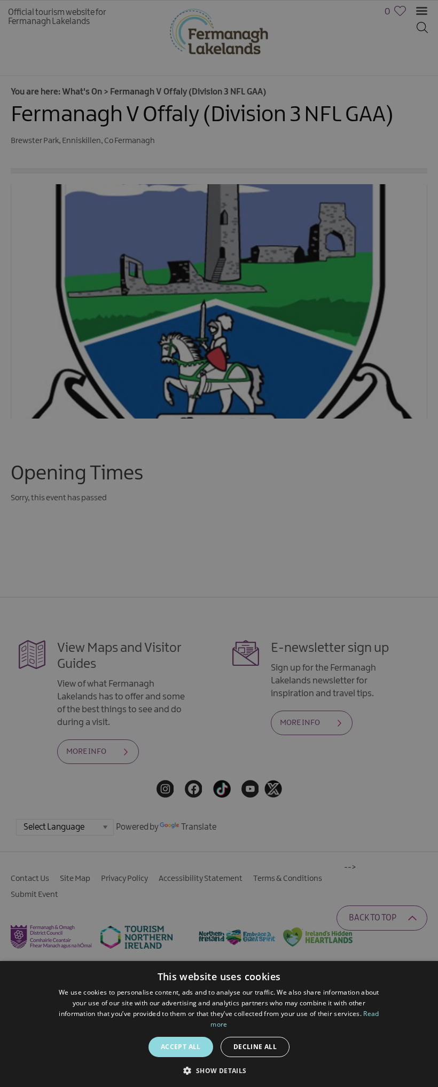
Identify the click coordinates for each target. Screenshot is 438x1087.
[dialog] (219, 543)
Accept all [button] (181, 1046)
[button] (218, 1069)
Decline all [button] (255, 1046)
